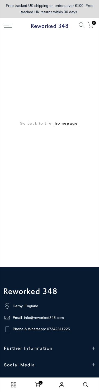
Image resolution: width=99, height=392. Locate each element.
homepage (66, 123)
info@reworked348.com (44, 317)
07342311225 (58, 329)
